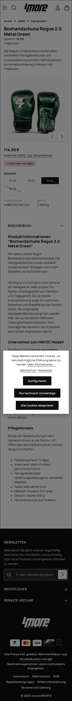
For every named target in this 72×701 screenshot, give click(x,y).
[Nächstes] (62, 136)
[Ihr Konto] (58, 8)
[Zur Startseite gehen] (36, 8)
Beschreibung (19, 225)
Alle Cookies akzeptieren (37, 405)
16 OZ (15, 189)
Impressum (21, 676)
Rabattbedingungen (20, 682)
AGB (56, 676)
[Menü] (5, 8)
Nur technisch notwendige (37, 393)
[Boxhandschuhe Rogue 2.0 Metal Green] (36, 111)
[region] (36, 111)
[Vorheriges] (52, 136)
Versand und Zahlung (36, 687)
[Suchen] (14, 8)
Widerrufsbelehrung (51, 682)
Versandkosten (30, 659)
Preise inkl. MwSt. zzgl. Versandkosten (28, 155)
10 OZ (12, 180)
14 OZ (53, 181)
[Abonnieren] (62, 574)
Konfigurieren (37, 381)
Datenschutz (41, 676)
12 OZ (31, 180)
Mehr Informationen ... (41, 364)
